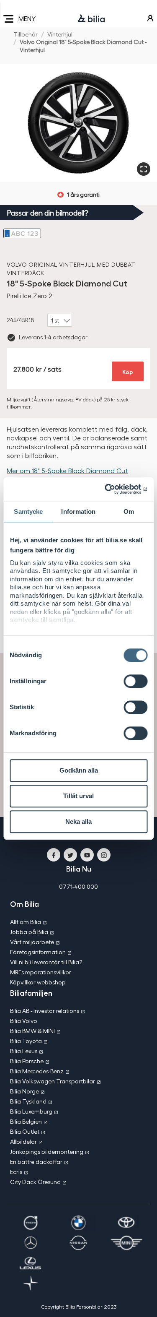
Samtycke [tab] (28, 511)
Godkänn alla (78, 770)
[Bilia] (91, 19)
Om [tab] (129, 511)
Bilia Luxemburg (31, 1111)
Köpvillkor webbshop (38, 982)
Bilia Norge (24, 1091)
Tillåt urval (78, 795)
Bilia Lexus (23, 1050)
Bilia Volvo (23, 1020)
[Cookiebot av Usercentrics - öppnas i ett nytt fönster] (111, 489)
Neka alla (78, 821)
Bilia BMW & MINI (32, 1030)
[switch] (135, 681)
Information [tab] (78, 511)
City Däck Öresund (35, 1181)
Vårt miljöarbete (32, 941)
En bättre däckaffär (36, 1161)
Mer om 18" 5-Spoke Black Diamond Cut (67, 470)
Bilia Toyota (26, 1040)
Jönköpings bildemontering (46, 1151)
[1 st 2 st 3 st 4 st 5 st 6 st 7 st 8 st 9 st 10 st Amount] (59, 320)
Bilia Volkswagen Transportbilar (52, 1081)
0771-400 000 (78, 886)
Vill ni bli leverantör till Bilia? (46, 962)
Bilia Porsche (27, 1061)
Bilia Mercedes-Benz (37, 1071)
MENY (27, 18)
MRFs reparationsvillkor (40, 972)
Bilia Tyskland (28, 1101)
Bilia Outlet (24, 1131)
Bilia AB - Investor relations (44, 1010)
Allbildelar (23, 1141)
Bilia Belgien (26, 1121)
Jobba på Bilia (29, 931)
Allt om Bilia (25, 921)
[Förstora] (143, 169)
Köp (127, 371)
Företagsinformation (38, 951)
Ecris (16, 1171)
